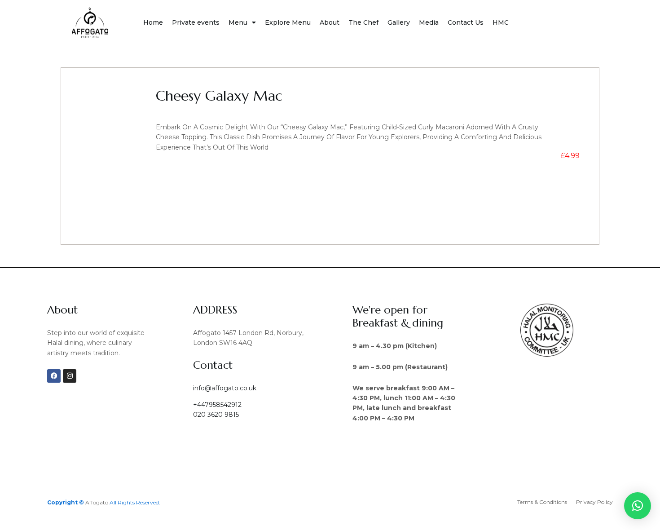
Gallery (398, 22)
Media (429, 22)
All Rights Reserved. (135, 502)
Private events (196, 22)
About (329, 22)
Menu (238, 22)
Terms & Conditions (542, 502)
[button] (637, 505)
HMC (501, 22)
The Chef (363, 22)
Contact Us (466, 22)
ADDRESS (215, 310)
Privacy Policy (594, 502)
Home (153, 22)
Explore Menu (288, 22)
